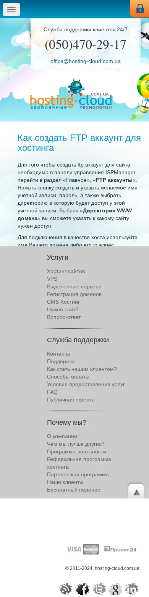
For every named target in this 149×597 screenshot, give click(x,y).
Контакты (58, 354)
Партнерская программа (78, 474)
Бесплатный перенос (73, 490)
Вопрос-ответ (64, 317)
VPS (52, 279)
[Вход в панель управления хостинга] (139, 8)
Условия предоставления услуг (86, 384)
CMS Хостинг (63, 302)
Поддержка (61, 361)
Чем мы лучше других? (76, 444)
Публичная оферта (71, 399)
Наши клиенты (65, 482)
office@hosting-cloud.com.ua (85, 61)
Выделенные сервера (74, 286)
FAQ (52, 392)
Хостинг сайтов (66, 271)
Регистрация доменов (74, 294)
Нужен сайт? (63, 309)
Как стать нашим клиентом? (82, 369)
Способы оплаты (68, 377)
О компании (62, 436)
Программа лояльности (76, 451)
